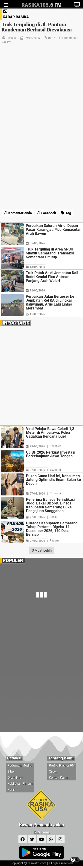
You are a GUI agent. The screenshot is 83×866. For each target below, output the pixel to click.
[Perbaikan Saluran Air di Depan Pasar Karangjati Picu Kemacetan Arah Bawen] (12, 234)
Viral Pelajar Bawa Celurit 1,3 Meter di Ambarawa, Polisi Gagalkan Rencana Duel (50, 433)
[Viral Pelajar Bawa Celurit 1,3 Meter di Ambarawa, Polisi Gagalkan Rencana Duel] (12, 437)
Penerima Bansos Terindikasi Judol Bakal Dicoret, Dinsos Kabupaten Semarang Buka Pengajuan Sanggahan (50, 505)
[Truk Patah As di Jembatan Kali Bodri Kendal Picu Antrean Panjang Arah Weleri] (12, 281)
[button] (29, 202)
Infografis (70, 38)
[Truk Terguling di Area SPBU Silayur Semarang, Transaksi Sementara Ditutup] (12, 258)
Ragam (54, 540)
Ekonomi (55, 469)
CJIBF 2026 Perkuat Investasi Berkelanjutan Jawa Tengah (50, 454)
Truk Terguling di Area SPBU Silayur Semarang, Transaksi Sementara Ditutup (50, 253)
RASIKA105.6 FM (41, 5)
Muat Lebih (43, 550)
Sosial (53, 517)
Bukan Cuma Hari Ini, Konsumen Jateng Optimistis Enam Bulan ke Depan (53, 480)
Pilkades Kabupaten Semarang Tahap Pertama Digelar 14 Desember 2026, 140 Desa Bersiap (51, 529)
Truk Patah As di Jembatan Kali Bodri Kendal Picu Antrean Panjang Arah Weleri (52, 277)
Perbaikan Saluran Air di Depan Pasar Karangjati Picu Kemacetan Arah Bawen (53, 229)
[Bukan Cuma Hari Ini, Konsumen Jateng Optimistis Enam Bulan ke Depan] (12, 484)
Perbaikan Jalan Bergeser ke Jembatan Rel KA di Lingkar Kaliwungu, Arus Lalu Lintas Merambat (50, 302)
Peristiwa (55, 446)
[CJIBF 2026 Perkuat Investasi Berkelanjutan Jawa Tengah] (12, 461)
